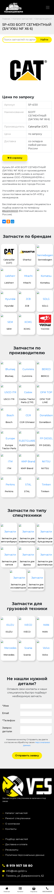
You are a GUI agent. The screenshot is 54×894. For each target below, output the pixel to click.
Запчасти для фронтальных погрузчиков (45, 563)
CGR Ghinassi (27, 422)
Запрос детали (7, 729)
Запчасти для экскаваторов (18, 586)
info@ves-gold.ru (16, 871)
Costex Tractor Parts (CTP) (27, 400)
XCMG (27, 329)
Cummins (27, 376)
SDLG (45, 305)
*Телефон (8, 720)
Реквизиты (11, 849)
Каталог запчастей (16, 813)
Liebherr (9, 282)
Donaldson (45, 422)
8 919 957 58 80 (19, 866)
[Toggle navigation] (48, 7)
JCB (27, 305)
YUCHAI (45, 329)
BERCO (45, 376)
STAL (27, 491)
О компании (12, 823)
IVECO (27, 631)
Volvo (45, 654)
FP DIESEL (45, 445)
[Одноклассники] (8, 221)
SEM (9, 329)
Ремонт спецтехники (17, 818)
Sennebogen (45, 259)
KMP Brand (27, 468)
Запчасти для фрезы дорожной (27, 563)
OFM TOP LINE (45, 400)
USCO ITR (9, 399)
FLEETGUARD (27, 445)
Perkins (9, 491)
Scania (27, 654)
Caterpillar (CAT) (38, 126)
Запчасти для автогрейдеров (9, 540)
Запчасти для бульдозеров (45, 540)
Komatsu (45, 282)
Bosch (9, 422)
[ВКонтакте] (4, 221)
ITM (9, 468)
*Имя (5, 705)
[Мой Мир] (12, 221)
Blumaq (9, 376)
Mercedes (9, 654)
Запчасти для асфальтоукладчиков (27, 540)
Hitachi (27, 282)
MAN (45, 631)
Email (5, 713)
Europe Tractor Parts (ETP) (9, 447)
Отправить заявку (27, 755)
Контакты (10, 829)
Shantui (27, 259)
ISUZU (9, 631)
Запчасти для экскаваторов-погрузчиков (36, 586)
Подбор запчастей (16, 839)
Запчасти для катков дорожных (9, 563)
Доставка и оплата (16, 844)
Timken (45, 491)
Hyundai (9, 305)
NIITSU (45, 468)
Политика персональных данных (24, 855)
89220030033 (10, 211)
